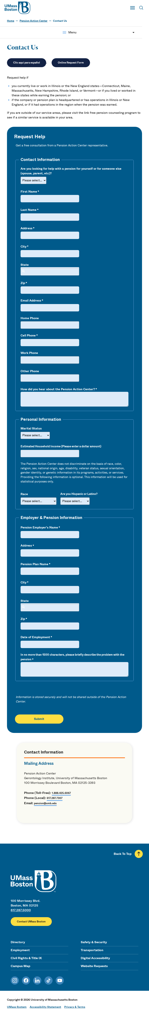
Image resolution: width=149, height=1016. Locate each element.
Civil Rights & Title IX (26, 958)
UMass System (17, 1007)
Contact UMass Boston (31, 921)
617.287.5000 (21, 910)
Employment (20, 950)
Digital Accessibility (95, 958)
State (25, 265)
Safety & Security (94, 942)
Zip (23, 283)
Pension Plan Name (34, 564)
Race (24, 494)
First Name (29, 191)
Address (26, 228)
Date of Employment (35, 637)
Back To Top (123, 854)
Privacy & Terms (74, 1007)
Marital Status (31, 428)
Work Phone (29, 353)
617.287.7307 (54, 798)
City (23, 246)
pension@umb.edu (45, 803)
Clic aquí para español (26, 62)
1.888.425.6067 (61, 793)
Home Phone (30, 318)
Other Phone (30, 371)
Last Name (28, 210)
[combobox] (50, 272)
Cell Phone (28, 335)
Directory (18, 942)
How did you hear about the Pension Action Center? (58, 389)
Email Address (31, 300)
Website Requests (94, 966)
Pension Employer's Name (39, 527)
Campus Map (20, 966)
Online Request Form (71, 62)
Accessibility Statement (45, 1007)
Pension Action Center (34, 21)
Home (10, 21)
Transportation (92, 950)
